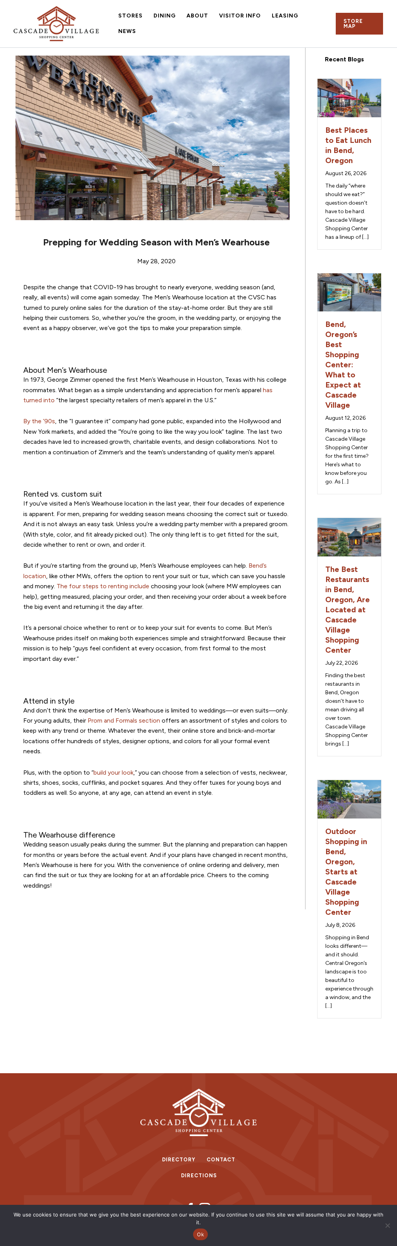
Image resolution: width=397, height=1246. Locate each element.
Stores (130, 15)
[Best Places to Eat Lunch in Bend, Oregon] (349, 97)
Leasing (285, 15)
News (127, 31)
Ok (200, 1234)
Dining (165, 15)
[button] (359, 23)
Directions (199, 1175)
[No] (387, 1225)
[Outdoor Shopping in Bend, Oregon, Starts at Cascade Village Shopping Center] (349, 798)
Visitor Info (240, 15)
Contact (221, 1160)
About (197, 15)
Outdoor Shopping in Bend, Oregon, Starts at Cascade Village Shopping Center (346, 872)
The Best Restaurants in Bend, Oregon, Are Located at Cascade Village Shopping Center (347, 610)
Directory (178, 1160)
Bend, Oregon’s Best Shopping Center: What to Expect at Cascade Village (343, 365)
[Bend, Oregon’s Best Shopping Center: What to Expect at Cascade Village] (349, 291)
